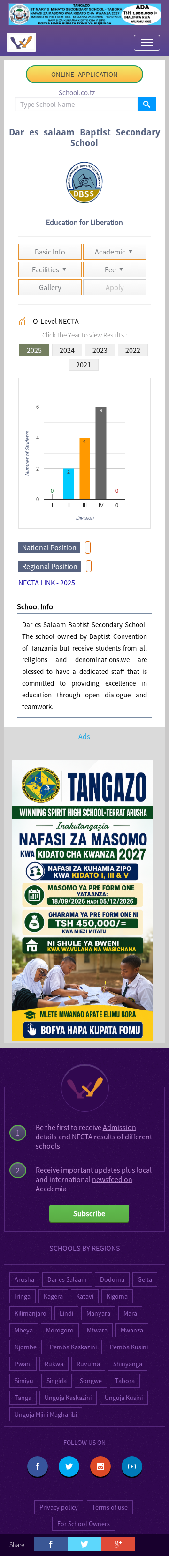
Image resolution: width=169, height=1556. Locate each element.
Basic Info (50, 251)
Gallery (50, 287)
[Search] (146, 104)
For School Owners (83, 1523)
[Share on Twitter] (84, 1544)
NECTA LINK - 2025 (46, 582)
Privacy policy (58, 1507)
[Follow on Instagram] (100, 1466)
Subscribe (89, 1213)
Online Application (84, 74)
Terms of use (110, 1507)
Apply (114, 287)
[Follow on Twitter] (69, 1466)
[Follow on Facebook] (37, 1466)
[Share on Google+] (118, 1544)
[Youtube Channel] (132, 1466)
